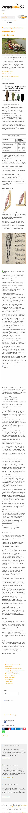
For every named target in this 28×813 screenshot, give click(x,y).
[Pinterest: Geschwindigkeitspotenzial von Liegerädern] (9, 729)
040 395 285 (24, 805)
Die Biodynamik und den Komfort (11, 76)
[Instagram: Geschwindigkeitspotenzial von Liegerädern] (15, 729)
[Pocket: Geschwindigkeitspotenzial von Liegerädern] (24, 729)
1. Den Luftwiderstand (7, 71)
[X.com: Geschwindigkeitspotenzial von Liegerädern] (6, 729)
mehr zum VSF (6, 796)
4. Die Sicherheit (6, 79)
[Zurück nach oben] (26, 811)
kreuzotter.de (8, 168)
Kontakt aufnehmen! (10, 714)
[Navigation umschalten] (3, 13)
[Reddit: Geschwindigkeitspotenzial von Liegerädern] (21, 729)
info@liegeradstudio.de (15, 806)
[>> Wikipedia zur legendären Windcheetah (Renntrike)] (14, 45)
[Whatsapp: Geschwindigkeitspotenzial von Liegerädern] (3, 731)
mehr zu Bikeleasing (7, 777)
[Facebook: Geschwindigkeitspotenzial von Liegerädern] (3, 729)
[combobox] (11, 693)
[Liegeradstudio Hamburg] (13, 4)
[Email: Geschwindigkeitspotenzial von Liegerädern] (12, 729)
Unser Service (6, 758)
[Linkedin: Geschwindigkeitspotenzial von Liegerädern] (18, 729)
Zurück (4, 735)
